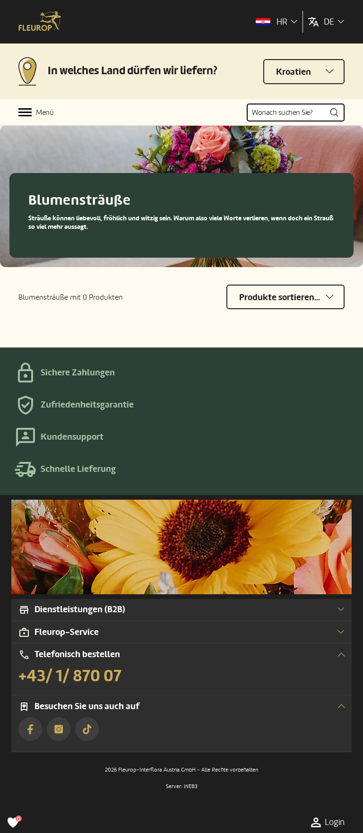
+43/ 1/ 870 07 (69, 676)
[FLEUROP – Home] (39, 22)
